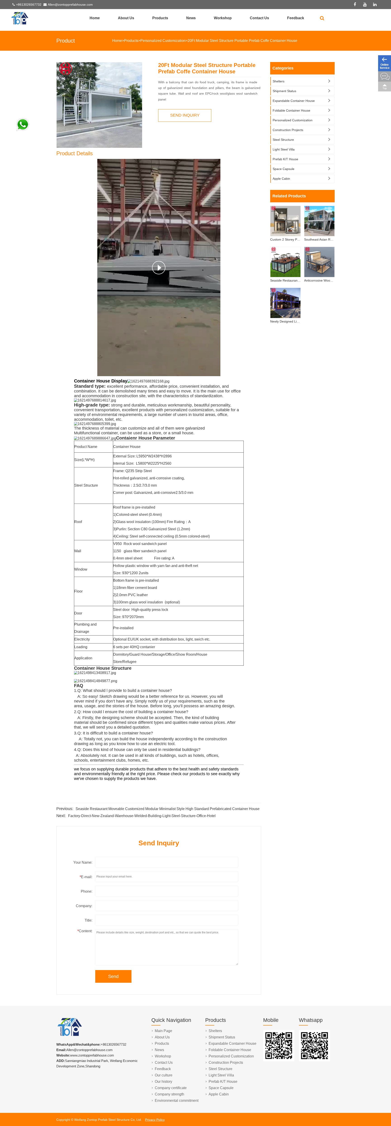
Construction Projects (288, 130)
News (191, 18)
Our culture (163, 1075)
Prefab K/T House (285, 159)
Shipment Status (284, 91)
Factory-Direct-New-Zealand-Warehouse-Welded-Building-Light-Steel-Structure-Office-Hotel (142, 816)
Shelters (278, 81)
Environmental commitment (176, 1100)
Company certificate (171, 1088)
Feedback (295, 18)
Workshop (223, 18)
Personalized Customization (163, 41)
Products (160, 18)
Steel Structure (283, 139)
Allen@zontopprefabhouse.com (70, 4)
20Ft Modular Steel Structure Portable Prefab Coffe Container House (242, 41)
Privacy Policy (155, 1119)
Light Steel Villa (284, 149)
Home (95, 18)
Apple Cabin (281, 178)
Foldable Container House (291, 110)
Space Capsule (283, 169)
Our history (163, 1081)
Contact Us (259, 18)
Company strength (169, 1094)
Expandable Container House (294, 101)
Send (113, 976)
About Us (126, 18)
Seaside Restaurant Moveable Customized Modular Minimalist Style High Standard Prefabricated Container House (168, 809)
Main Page (163, 1031)
